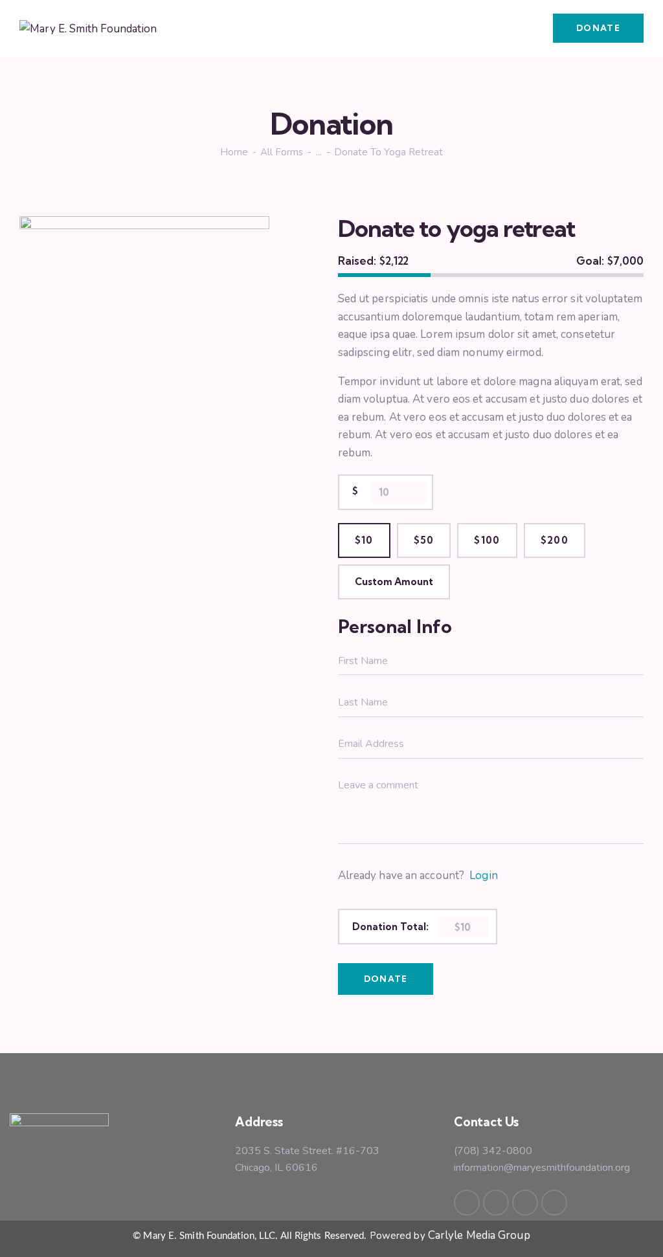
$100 (487, 540)
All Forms (281, 152)
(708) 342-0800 (493, 1151)
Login (483, 875)
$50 (424, 540)
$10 (364, 540)
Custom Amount (394, 581)
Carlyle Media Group (479, 1235)
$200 (554, 540)
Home (234, 152)
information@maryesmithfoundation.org (542, 1168)
